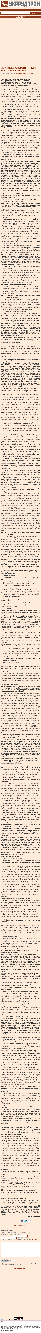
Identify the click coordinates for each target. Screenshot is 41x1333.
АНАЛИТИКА (10, 10)
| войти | (26, 1237)
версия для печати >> (20, 1225)
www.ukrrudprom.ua (35, 1325)
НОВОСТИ (3, 10)
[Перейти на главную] (20, 8)
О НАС (29, 10)
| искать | (32, 13)
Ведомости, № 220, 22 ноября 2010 (25, 73)
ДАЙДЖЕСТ (16, 10)
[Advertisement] (20, 39)
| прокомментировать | (20, 1268)
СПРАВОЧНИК (23, 10)
